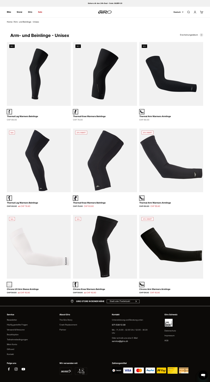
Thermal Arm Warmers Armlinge (155, 116)
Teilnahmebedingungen (17, 340)
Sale (40, 12)
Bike (9, 12)
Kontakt (10, 354)
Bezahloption (13, 335)
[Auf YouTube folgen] (23, 369)
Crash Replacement (68, 325)
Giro (30, 12)
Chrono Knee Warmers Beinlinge (89, 289)
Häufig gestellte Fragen (17, 325)
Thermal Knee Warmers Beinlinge (89, 116)
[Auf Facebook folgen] (9, 369)
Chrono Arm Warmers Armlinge (154, 289)
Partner (62, 330)
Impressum (169, 336)
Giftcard (10, 349)
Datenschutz (170, 331)
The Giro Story (65, 320)
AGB (166, 341)
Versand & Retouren (16, 330)
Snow (19, 12)
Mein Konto (12, 344)
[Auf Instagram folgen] (16, 369)
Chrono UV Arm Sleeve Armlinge (23, 289)
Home (9, 22)
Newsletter (12, 320)
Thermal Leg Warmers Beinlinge (22, 116)
